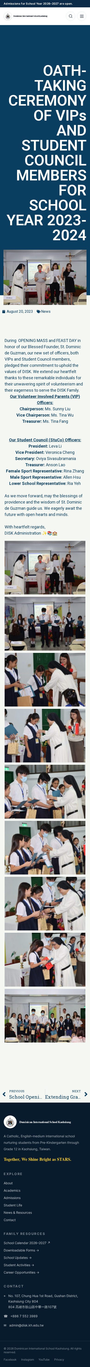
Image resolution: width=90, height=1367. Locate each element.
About (8, 1183)
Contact (10, 1220)
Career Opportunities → (21, 1272)
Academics (12, 1190)
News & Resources (18, 1212)
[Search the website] (70, 16)
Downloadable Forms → (21, 1250)
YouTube (44, 1359)
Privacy (59, 1359)
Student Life (13, 1205)
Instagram (27, 1359)
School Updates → (18, 1258)
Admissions (12, 1198)
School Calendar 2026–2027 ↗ (27, 1243)
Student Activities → (19, 1265)
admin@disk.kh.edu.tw (24, 1325)
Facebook (10, 1359)
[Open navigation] (81, 16)
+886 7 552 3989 (21, 1316)
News (46, 311)
